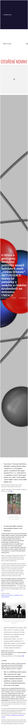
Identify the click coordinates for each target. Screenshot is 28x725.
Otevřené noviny (7, 14)
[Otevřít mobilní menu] (27, 43)
